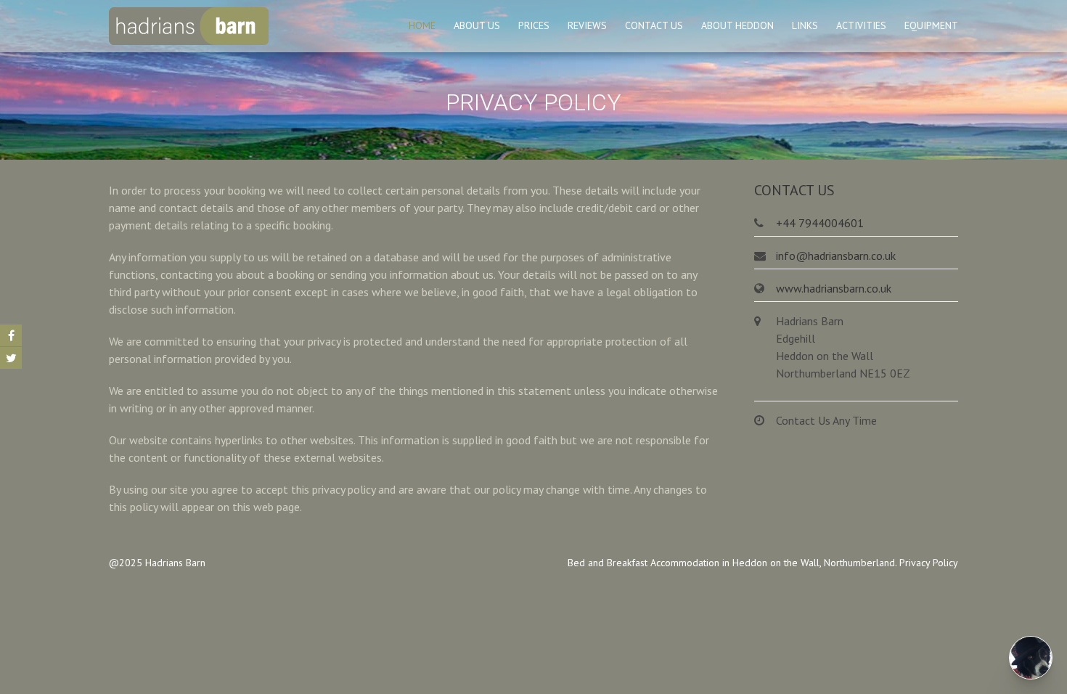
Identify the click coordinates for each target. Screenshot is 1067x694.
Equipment (931, 25)
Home (422, 25)
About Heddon (737, 25)
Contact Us (654, 25)
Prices (533, 25)
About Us (477, 25)
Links (805, 25)
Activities (861, 25)
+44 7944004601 (820, 223)
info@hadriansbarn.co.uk (836, 255)
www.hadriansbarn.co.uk (833, 288)
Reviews (587, 25)
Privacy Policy (928, 562)
